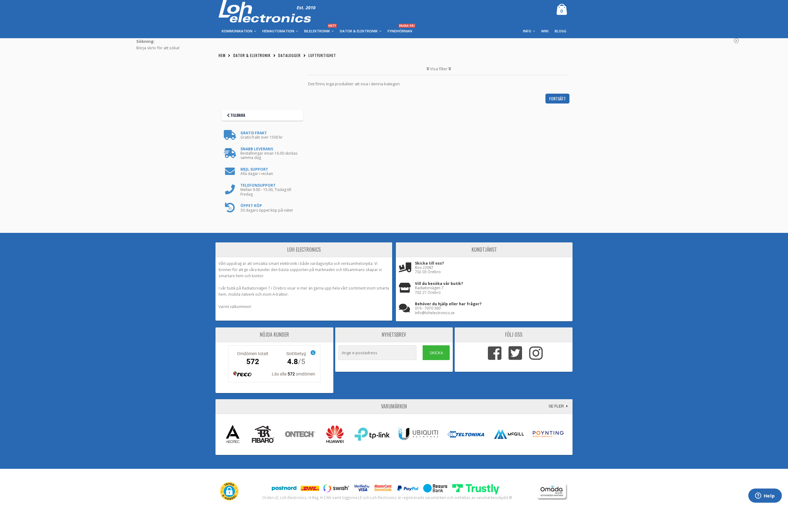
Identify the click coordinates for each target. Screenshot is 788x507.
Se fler (557, 406)
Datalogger (289, 55)
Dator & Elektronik (252, 55)
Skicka (436, 352)
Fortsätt (557, 98)
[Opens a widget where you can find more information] (765, 496)
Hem (222, 55)
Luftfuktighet (322, 55)
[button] (229, 491)
